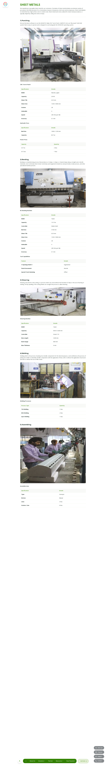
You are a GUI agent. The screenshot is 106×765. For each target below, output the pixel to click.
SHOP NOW (82, 761)
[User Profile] (19, 761)
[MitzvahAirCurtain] (26, 761)
